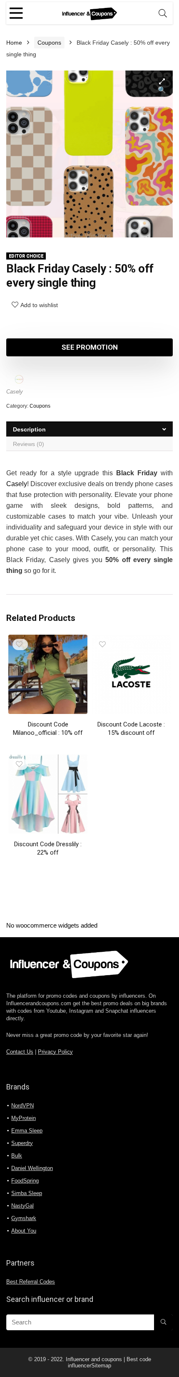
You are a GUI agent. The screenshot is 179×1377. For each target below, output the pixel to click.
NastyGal (22, 1206)
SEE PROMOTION (90, 347)
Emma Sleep (26, 1130)
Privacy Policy (55, 1052)
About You (23, 1231)
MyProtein (23, 1118)
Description (29, 429)
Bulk (16, 1156)
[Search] (163, 13)
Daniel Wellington (32, 1168)
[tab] (89, 429)
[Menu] (16, 13)
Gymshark (23, 1218)
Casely (14, 391)
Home (14, 42)
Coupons (49, 42)
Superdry (22, 1143)
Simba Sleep (26, 1193)
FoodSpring (25, 1181)
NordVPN (22, 1105)
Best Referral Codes (30, 1282)
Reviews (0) (28, 444)
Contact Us (19, 1052)
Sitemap (101, 1365)
